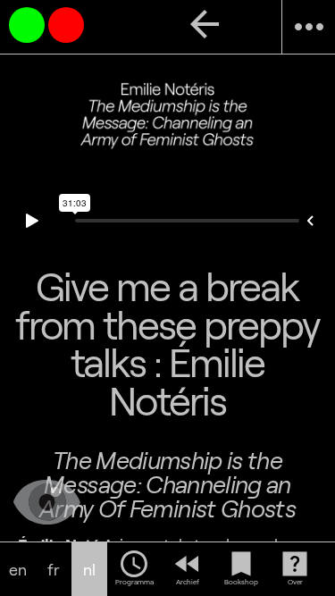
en (18, 569)
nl (89, 569)
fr (53, 569)
